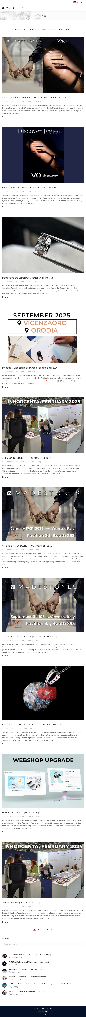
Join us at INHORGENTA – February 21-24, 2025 (26, 457)
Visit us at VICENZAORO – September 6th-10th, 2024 (29, 636)
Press (61, 29)
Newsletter (52, 29)
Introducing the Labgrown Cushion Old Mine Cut (27, 277)
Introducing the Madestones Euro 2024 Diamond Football (32, 724)
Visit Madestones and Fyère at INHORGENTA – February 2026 (34, 97)
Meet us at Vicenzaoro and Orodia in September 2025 (29, 367)
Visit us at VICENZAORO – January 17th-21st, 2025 (27, 545)
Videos (68, 29)
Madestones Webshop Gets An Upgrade (23, 812)
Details (5, 117)
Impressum (43, 1014)
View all (17, 29)
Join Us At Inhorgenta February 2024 (21, 902)
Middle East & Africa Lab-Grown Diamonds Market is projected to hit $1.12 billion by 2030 (43, 984)
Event (25, 29)
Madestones (34, 29)
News (44, 29)
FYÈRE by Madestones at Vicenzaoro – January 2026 (29, 187)
